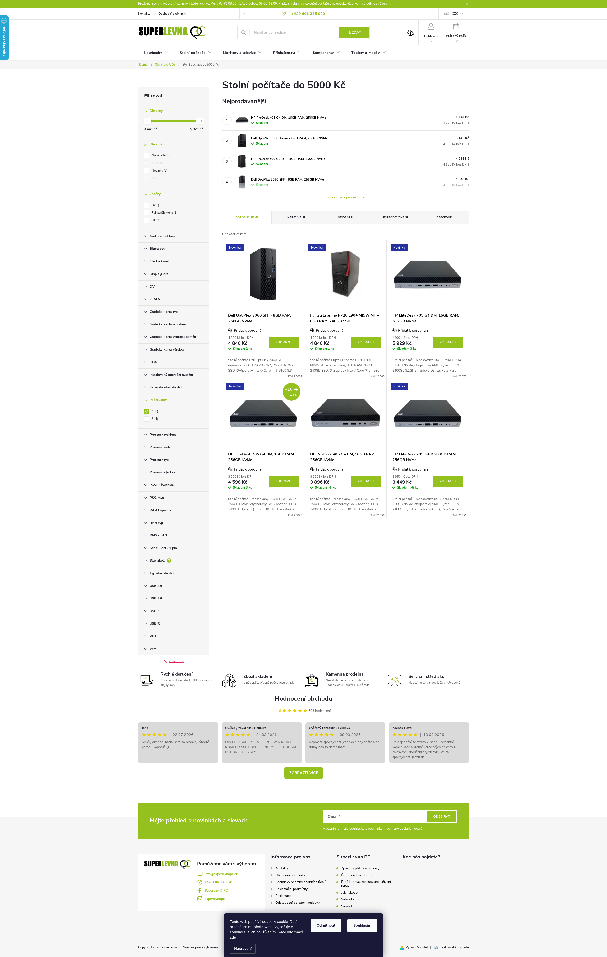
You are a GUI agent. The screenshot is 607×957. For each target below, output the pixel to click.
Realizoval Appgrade (454, 947)
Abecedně (444, 217)
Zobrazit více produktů (343, 197)
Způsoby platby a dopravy (360, 868)
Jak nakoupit (350, 892)
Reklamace (283, 896)
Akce (157, 163)
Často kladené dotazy (357, 875)
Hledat (353, 32)
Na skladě (161, 155)
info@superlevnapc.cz (221, 874)
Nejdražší (345, 217)
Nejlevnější (296, 217)
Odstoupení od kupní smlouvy (297, 902)
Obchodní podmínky (172, 14)
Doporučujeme (246, 217)
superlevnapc (215, 899)
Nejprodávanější (395, 217)
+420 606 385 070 (218, 882)
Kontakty (144, 14)
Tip (156, 178)
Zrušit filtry (176, 661)
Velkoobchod (350, 899)
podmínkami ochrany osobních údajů (395, 828)
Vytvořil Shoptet (417, 947)
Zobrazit (284, 342)
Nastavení (243, 948)
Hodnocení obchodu (303, 698)
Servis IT (347, 906)
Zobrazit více (303, 773)
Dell (156, 205)
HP (156, 220)
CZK (455, 14)
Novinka (159, 170)
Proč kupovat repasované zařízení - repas (367, 884)
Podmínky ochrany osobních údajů (300, 882)
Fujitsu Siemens (164, 213)
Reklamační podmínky (291, 889)
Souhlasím (362, 925)
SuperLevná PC (216, 890)
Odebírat (441, 816)
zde (233, 937)
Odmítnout (326, 925)
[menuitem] (156, 52)
